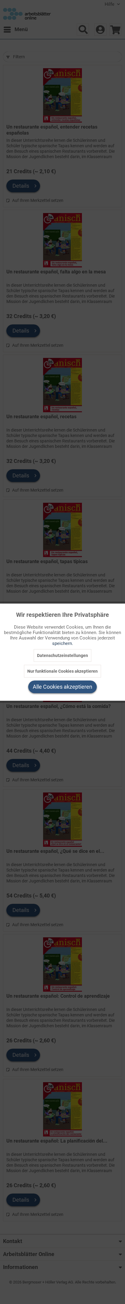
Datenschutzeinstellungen (62, 655)
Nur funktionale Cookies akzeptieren (62, 671)
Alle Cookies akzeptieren (62, 687)
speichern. (62, 643)
